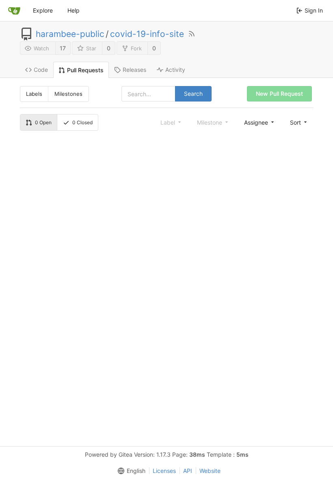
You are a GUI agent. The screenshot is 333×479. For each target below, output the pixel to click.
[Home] (14, 10)
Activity (175, 69)
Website (210, 470)
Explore (43, 10)
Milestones (68, 94)
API (187, 470)
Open (43, 122)
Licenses (164, 470)
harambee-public (70, 34)
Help (73, 10)
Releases (134, 69)
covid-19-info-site (147, 34)
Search (193, 93)
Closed (82, 122)
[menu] (260, 122)
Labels (34, 94)
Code (41, 69)
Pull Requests (85, 70)
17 (63, 48)
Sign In (314, 10)
